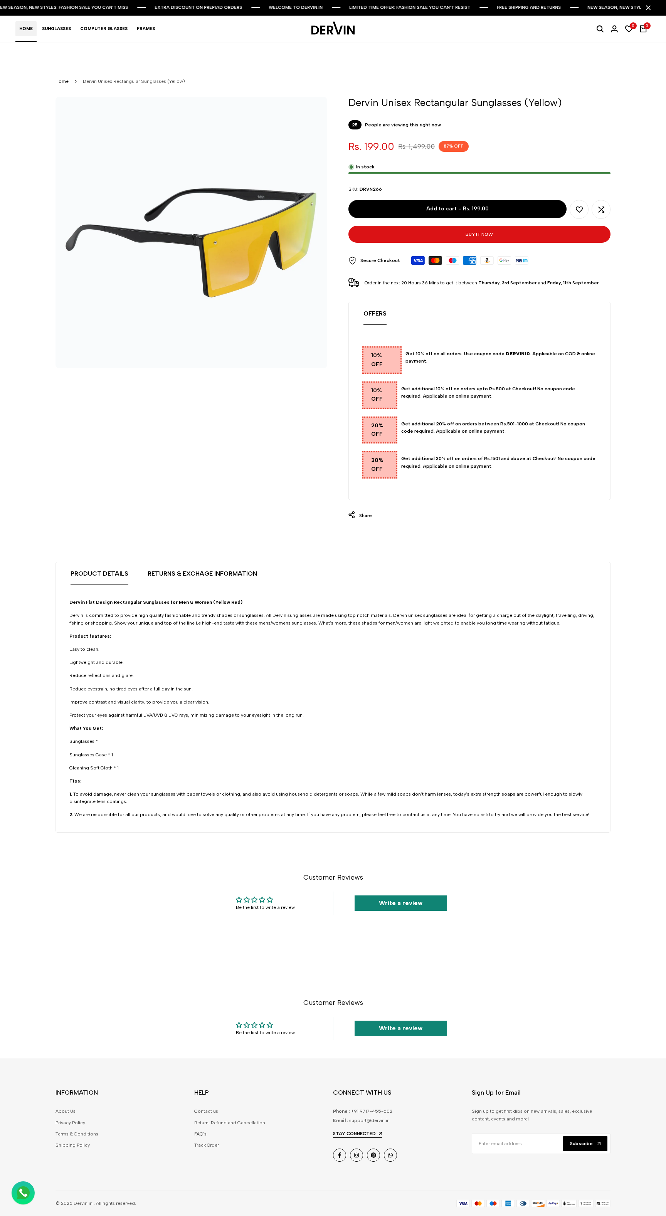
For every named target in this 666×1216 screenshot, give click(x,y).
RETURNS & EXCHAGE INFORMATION (202, 573)
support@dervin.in (369, 1120)
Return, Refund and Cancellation (229, 1122)
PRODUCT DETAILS (99, 573)
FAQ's (200, 1134)
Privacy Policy (70, 1122)
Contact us (206, 1111)
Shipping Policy (73, 1145)
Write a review (400, 903)
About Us (66, 1111)
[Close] (647, 8)
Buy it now (479, 234)
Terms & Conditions (77, 1134)
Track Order (206, 1145)
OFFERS (375, 313)
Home (62, 81)
